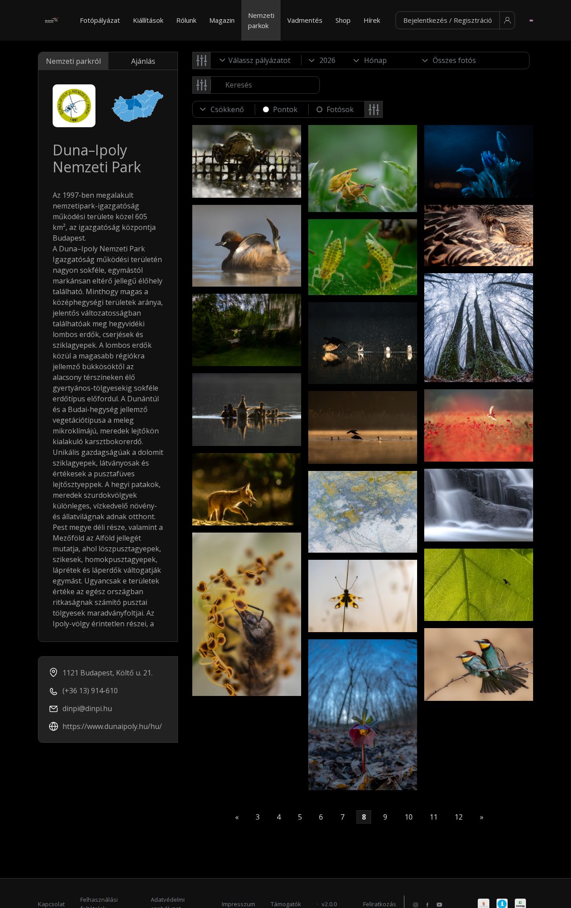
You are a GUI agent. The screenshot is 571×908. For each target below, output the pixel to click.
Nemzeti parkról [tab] (73, 61)
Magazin (222, 20)
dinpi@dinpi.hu (87, 708)
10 (409, 817)
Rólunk (186, 20)
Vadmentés (305, 20)
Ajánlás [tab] (143, 61)
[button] (455, 20)
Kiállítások (148, 20)
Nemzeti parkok (261, 20)
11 (434, 817)
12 (459, 817)
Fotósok (340, 109)
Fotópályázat (100, 20)
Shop (343, 20)
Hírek (372, 20)
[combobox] (256, 60)
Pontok (285, 109)
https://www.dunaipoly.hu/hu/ (112, 726)
